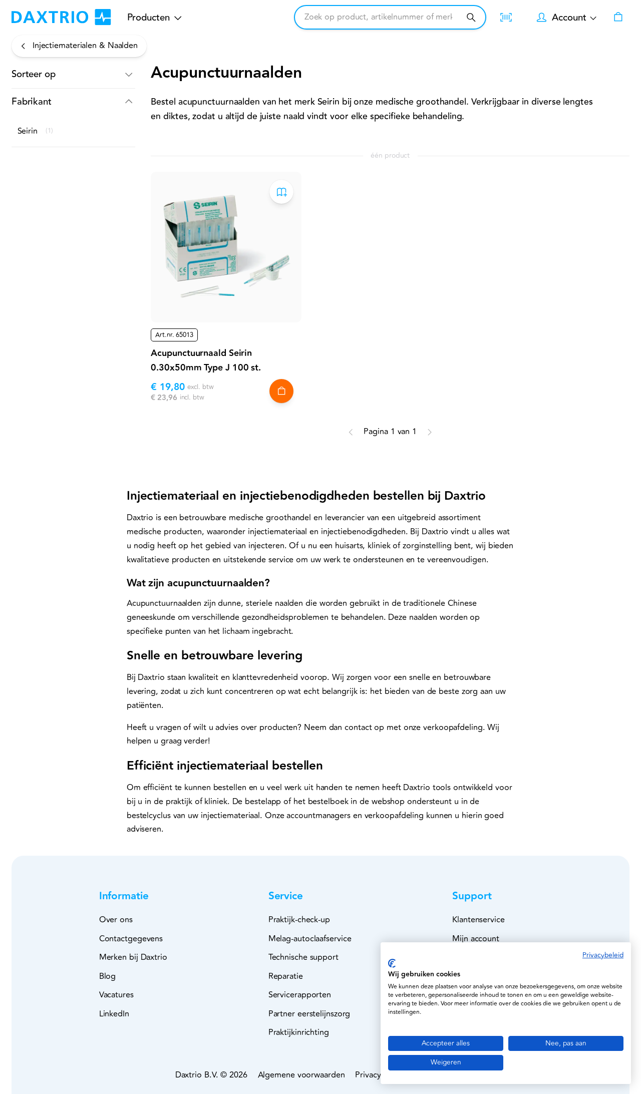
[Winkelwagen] (617, 17)
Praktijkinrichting (298, 1032)
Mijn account (475, 938)
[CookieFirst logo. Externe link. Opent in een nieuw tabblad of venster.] (392, 963)
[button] (73, 74)
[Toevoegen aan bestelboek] (281, 192)
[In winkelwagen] (281, 391)
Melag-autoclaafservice (310, 938)
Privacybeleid (602, 955)
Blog (107, 976)
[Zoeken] (471, 17)
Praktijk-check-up (299, 919)
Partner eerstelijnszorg (309, 1013)
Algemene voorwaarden (301, 1074)
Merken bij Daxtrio (133, 957)
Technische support (303, 957)
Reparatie (285, 976)
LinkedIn (114, 1013)
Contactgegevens (131, 938)
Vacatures (116, 994)
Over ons (116, 919)
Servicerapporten (299, 994)
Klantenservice (478, 919)
